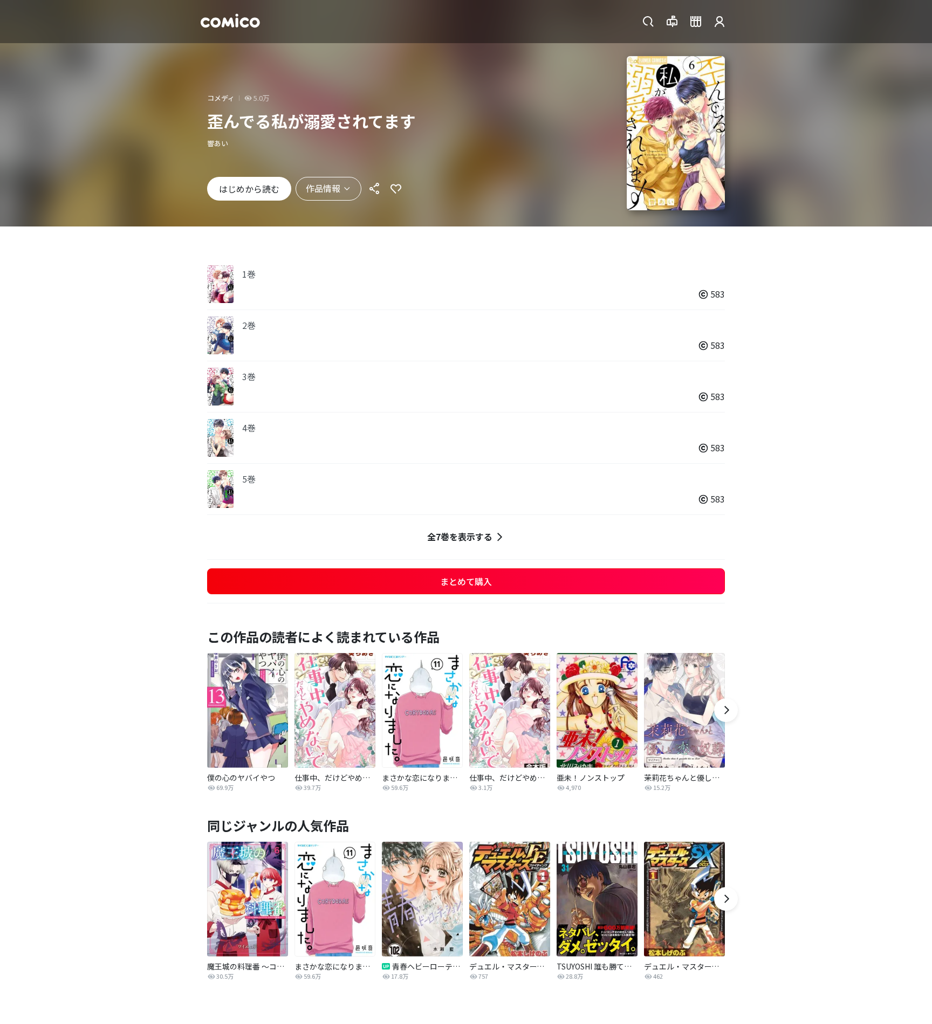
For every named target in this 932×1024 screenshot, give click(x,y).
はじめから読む (249, 188)
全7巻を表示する (459, 536)
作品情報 (323, 188)
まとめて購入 (466, 581)
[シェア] (374, 188)
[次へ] (726, 710)
